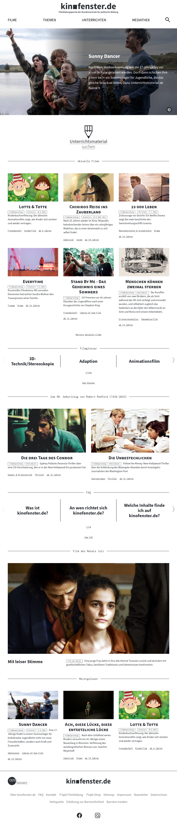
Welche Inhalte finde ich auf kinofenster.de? (144, 510)
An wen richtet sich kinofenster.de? (88, 510)
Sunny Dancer (104, 56)
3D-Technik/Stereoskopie (32, 361)
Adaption (88, 361)
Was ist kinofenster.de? (32, 510)
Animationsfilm (144, 361)
